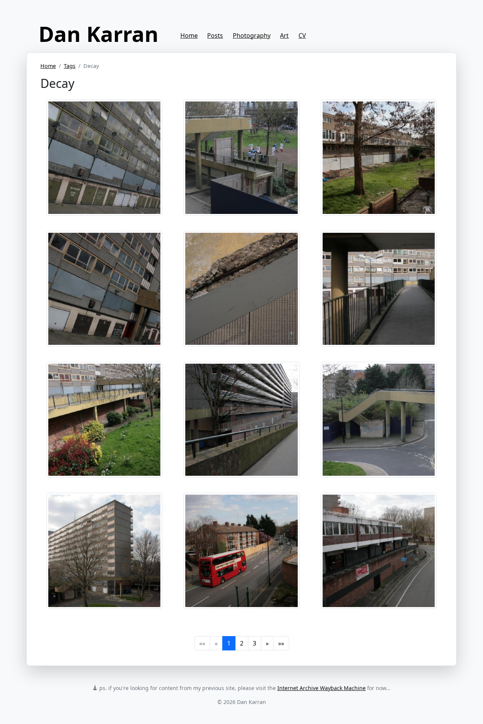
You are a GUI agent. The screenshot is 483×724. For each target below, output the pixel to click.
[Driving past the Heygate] (379, 550)
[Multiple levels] (104, 288)
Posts (215, 35)
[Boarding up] (241, 550)
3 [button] (254, 643)
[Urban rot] (241, 288)
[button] (267, 643)
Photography (252, 35)
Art (284, 35)
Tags (69, 65)
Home (189, 35)
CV (302, 35)
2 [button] (241, 643)
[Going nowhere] (379, 419)
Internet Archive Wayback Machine (321, 688)
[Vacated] (379, 157)
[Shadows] (379, 288)
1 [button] (229, 643)
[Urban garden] (104, 419)
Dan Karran (98, 33)
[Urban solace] (104, 550)
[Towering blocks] (104, 157)
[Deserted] (241, 419)
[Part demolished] (241, 157)
